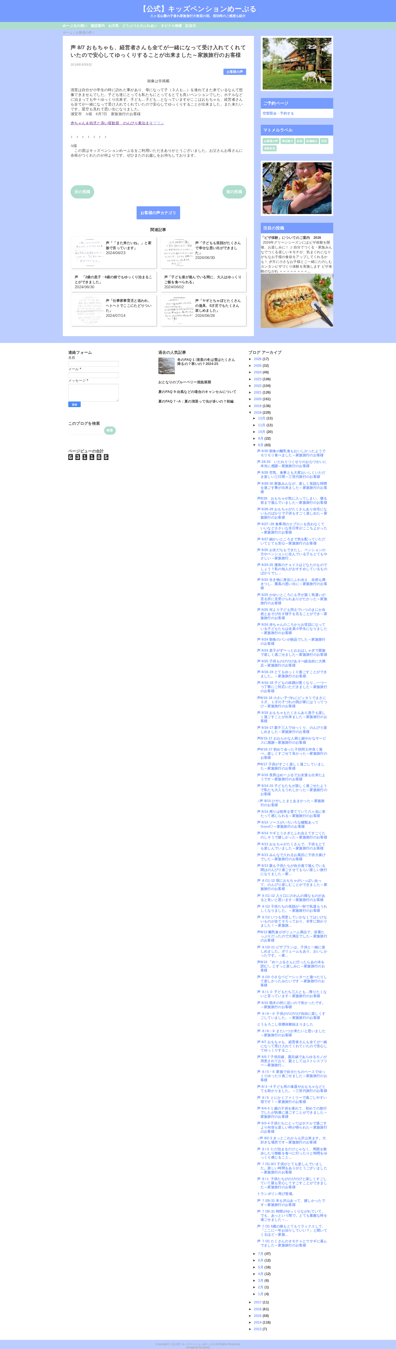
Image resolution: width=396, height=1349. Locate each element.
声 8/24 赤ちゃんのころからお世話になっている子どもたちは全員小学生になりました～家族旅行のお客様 (292, 629)
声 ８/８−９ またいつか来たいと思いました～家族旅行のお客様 (291, 1033)
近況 (324, 141)
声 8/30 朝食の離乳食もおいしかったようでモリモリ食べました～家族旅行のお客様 (291, 453)
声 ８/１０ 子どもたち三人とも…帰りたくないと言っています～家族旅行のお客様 (292, 994)
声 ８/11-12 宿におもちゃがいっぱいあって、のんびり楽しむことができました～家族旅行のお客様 (292, 884)
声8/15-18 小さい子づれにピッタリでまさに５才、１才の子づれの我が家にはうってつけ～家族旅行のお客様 (292, 702)
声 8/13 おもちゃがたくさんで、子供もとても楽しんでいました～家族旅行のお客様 (291, 846)
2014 (258, 1322)
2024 (258, 372)
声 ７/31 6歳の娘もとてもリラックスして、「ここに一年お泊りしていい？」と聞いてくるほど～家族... (292, 1230)
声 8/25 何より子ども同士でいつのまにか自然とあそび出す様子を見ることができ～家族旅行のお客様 (292, 614)
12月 (262, 418)
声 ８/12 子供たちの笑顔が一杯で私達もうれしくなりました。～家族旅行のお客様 (292, 908)
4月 (261, 1274)
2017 (258, 1302)
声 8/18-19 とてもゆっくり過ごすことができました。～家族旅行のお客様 (292, 674)
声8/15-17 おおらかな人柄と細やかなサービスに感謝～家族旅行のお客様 (291, 740)
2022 (258, 386)
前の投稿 (234, 192)
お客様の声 (235, 71)
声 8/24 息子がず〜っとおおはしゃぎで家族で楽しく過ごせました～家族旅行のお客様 (292, 652)
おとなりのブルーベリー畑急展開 (184, 382)
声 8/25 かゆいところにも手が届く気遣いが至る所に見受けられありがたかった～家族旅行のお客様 (292, 599)
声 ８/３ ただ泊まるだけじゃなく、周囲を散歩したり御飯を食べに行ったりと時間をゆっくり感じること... (292, 1153)
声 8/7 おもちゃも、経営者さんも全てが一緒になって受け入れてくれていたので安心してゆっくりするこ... (292, 1046)
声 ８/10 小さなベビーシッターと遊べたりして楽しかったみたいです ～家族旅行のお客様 (292, 981)
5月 (261, 1267)
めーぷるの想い (75, 25)
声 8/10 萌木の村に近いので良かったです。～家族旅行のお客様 (291, 1005)
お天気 (113, 25)
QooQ (206, 1347)
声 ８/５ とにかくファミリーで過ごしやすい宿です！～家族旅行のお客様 (292, 1100)
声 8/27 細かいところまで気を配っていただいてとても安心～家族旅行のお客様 (291, 541)
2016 (258, 1309)
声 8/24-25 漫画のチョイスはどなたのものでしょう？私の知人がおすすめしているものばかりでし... (292, 569)
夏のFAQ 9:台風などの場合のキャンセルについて (197, 392)
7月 (261, 1254)
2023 (258, 379)
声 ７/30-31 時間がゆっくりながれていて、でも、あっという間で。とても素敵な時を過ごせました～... (292, 1215)
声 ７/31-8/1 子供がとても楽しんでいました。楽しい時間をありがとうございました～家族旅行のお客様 (292, 1168)
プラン (158, 123)
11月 (262, 425)
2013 (258, 1329)
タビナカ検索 (171, 25)
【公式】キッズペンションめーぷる (198, 9)
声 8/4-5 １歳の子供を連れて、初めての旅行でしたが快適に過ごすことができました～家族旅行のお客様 (292, 1112)
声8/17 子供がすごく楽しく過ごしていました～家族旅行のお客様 (290, 766)
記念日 (190, 25)
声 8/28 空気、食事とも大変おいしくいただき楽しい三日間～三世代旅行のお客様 (291, 475)
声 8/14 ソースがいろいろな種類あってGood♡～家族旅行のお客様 (288, 824)
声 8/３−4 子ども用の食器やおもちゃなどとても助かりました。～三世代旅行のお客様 (292, 1089)
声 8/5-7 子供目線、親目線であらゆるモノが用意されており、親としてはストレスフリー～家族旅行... (292, 1061)
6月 (261, 1260)
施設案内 (98, 25)
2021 (258, 392)
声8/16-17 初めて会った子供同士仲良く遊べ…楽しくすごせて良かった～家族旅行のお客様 (292, 753)
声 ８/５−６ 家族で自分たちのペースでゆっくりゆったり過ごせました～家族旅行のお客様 (292, 1076)
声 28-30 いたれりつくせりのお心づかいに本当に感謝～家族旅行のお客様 (292, 464)
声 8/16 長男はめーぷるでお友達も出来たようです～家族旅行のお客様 (291, 777)
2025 (258, 365)
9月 (261, 438)
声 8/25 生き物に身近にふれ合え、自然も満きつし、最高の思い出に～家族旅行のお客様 (292, 584)
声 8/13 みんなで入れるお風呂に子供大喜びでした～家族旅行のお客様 (291, 857)
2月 (261, 1287)
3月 (261, 1280)
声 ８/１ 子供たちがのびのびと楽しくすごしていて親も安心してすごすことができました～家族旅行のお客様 (292, 1183)
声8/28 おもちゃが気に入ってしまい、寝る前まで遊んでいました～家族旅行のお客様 (292, 500)
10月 (262, 432)
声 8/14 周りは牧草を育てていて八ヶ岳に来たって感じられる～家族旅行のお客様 (291, 814)
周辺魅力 (287, 141)
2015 (258, 1316)
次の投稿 (82, 192)
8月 (261, 445)
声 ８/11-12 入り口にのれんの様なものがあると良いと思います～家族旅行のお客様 (291, 898)
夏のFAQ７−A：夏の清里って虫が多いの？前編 (196, 401)
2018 (258, 412)
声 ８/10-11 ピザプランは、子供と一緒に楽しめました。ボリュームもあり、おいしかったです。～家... (292, 951)
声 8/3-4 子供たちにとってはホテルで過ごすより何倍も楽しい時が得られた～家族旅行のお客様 (292, 1127)
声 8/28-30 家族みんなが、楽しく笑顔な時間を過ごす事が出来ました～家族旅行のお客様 (292, 487)
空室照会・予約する (278, 113)
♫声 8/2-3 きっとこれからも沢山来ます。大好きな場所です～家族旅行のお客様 (291, 1140)
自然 (299, 141)
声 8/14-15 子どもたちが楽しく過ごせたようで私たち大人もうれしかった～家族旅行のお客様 (292, 790)
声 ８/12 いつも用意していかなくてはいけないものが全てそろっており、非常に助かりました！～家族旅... (292, 921)
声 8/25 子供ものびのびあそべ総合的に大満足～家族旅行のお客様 (291, 663)
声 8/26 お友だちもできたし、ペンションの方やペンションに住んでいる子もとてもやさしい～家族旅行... (292, 554)
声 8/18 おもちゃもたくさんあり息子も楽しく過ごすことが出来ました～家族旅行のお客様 (292, 717)
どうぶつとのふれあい (139, 25)
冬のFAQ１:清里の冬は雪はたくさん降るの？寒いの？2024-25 (206, 362)
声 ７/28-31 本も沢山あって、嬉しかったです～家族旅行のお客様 (291, 1203)
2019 (258, 406)
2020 (258, 399)
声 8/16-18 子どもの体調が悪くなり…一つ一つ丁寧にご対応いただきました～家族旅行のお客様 (292, 687)
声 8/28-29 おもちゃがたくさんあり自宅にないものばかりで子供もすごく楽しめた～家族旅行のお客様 (292, 513)
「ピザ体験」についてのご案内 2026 (291, 237)
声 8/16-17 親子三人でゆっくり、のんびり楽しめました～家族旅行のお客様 (292, 730)
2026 (258, 359)
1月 (261, 1294)
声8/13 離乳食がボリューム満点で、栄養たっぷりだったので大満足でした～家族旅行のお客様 (292, 936)
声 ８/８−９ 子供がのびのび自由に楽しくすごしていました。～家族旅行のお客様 (291, 1016)
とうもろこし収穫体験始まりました (285, 1024)
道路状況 (269, 148)
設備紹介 (311, 141)
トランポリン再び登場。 (276, 1194)
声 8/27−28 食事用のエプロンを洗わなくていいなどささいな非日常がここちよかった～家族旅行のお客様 (292, 528)
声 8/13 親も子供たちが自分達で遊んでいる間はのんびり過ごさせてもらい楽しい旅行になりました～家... (292, 870)
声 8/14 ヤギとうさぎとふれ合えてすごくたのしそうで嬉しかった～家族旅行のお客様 (292, 835)
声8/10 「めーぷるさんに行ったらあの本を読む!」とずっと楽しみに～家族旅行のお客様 (291, 966)
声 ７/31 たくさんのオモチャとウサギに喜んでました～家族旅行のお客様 (292, 1243)
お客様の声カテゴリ (158, 213)
